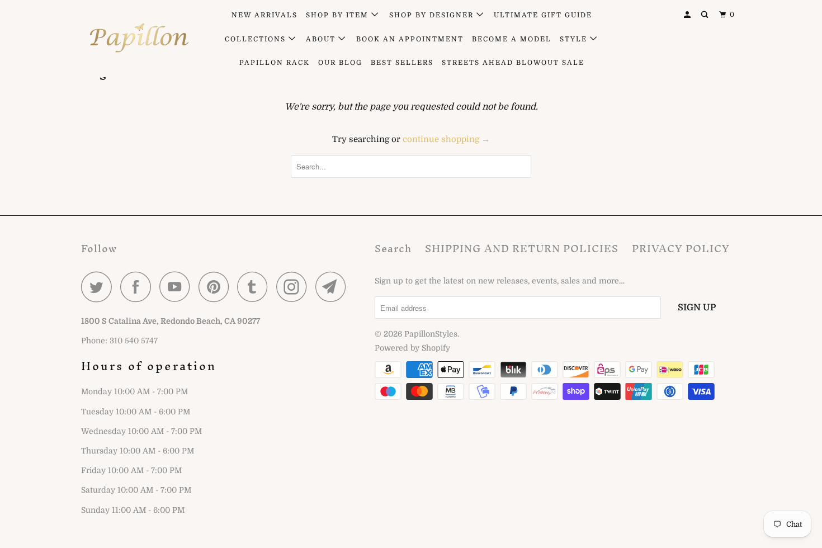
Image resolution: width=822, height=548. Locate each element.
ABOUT (322, 39)
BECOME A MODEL (511, 39)
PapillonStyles (430, 333)
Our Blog (340, 63)
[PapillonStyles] (138, 38)
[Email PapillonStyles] (333, 286)
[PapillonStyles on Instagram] (294, 286)
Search (393, 248)
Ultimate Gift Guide (543, 15)
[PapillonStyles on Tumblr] (255, 286)
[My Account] (688, 15)
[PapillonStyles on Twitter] (99, 286)
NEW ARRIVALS (264, 15)
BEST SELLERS (402, 63)
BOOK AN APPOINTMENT (410, 39)
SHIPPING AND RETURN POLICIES (521, 248)
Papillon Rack (274, 63)
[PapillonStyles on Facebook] (138, 286)
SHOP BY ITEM (338, 15)
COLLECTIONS (257, 39)
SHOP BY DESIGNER (432, 15)
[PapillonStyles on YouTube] (177, 286)
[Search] (705, 15)
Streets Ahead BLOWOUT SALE (513, 63)
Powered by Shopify (412, 347)
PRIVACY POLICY (681, 248)
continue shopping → (446, 139)
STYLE (575, 39)
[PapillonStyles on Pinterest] (217, 286)
